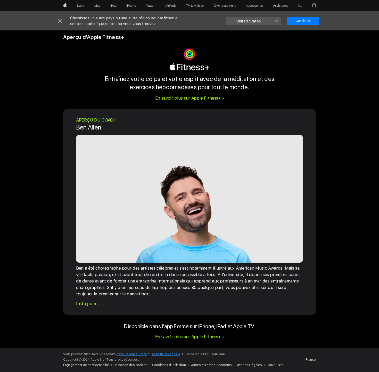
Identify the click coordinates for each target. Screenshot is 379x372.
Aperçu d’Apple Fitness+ (93, 37)
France (311, 359)
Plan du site (275, 365)
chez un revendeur (166, 354)
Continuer (303, 21)
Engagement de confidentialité (86, 365)
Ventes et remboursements (211, 365)
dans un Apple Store (132, 354)
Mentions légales (249, 365)
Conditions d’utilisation (169, 365)
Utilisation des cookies (130, 365)
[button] (300, 5)
